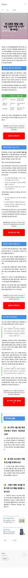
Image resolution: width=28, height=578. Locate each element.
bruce (4, 4)
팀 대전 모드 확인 (14, 232)
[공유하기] (7, 540)
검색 (21, 4)
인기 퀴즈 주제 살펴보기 (14, 402)
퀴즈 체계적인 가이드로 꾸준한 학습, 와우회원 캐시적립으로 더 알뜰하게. (9, 521)
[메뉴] (25, 4)
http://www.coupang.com (9, 516)
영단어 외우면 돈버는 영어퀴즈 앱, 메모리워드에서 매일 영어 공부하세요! (9, 532)
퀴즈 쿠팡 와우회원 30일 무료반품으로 (9, 518)
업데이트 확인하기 (14, 136)
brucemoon (4, 555)
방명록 (14, 10)
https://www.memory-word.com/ (11, 527)
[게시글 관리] (9, 540)
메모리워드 (6, 529)
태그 (8, 10)
